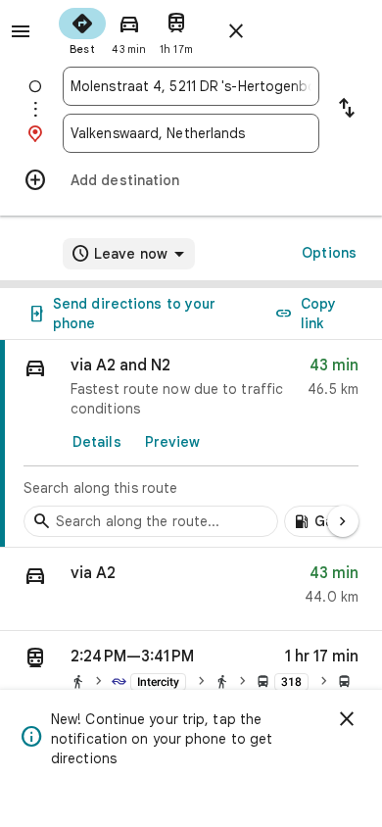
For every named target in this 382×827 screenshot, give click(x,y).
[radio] (82, 29)
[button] (191, 589)
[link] (191, 444)
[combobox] (191, 86)
